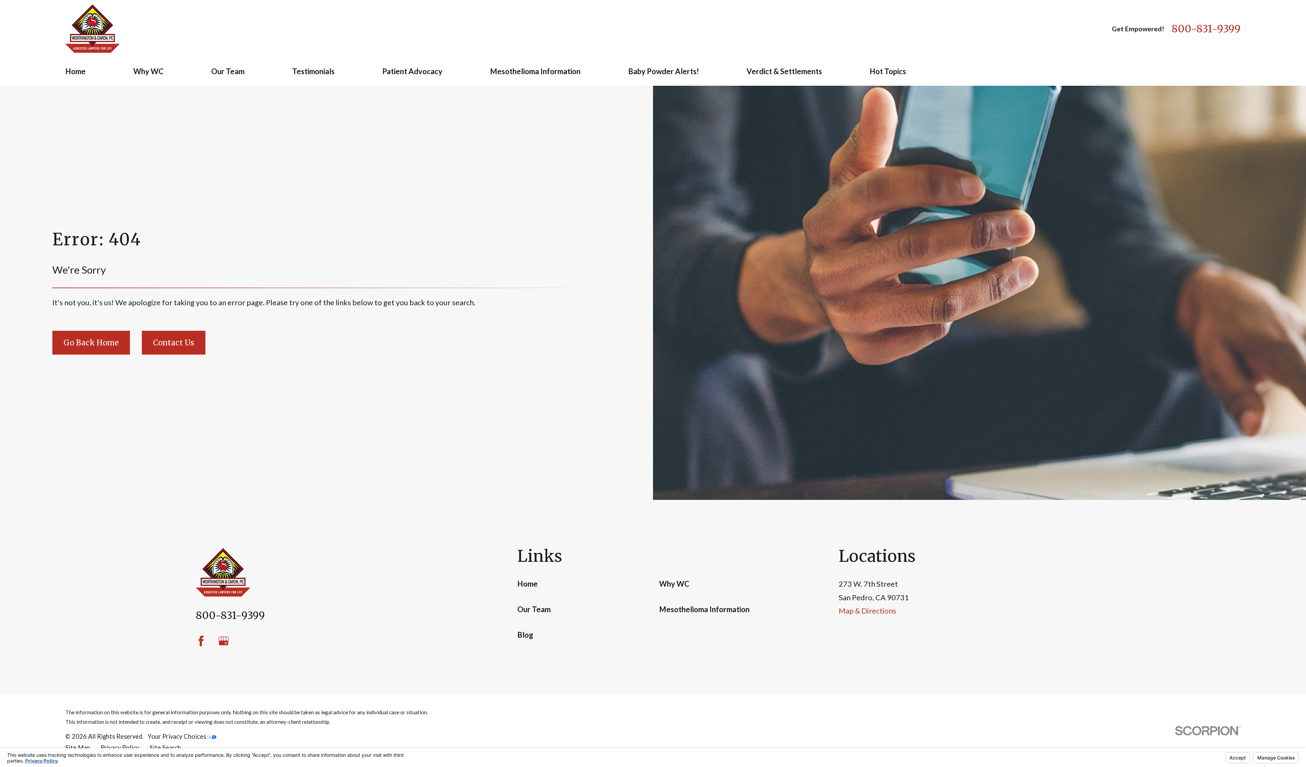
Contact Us (173, 342)
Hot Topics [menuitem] (888, 71)
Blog (525, 634)
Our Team (534, 609)
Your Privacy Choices (177, 736)
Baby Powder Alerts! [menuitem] (663, 71)
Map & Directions (867, 610)
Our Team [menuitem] (228, 71)
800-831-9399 (1206, 29)
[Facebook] (201, 641)
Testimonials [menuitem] (313, 71)
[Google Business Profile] (223, 641)
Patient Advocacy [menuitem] (412, 71)
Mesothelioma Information (704, 609)
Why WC (674, 583)
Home (527, 583)
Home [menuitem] (75, 71)
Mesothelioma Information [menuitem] (535, 71)
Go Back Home (91, 342)
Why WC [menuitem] (148, 71)
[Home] (92, 28)
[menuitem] (77, 747)
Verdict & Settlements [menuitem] (784, 71)
